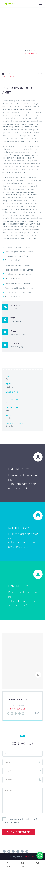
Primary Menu (40, 4)
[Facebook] (8, 713)
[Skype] (23, 713)
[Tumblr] (17, 851)
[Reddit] (27, 851)
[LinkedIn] (16, 713)
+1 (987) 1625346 (16, 709)
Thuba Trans (30, 857)
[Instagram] (19, 713)
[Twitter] (12, 713)
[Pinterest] (13, 851)
